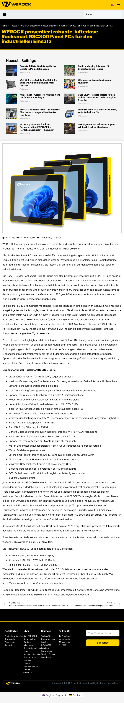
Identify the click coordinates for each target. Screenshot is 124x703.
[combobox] (103, 14)
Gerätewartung (48, 639)
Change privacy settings (30, 658)
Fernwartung (46, 651)
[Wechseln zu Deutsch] (118, 5)
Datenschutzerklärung (30, 654)
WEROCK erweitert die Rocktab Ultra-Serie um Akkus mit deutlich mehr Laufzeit (39, 83)
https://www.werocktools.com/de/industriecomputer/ (32, 583)
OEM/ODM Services (46, 646)
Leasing (44, 642)
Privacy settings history (30, 664)
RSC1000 (86, 589)
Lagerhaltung (47, 657)
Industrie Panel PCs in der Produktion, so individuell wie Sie (97, 111)
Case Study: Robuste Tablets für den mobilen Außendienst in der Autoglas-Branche (97, 97)
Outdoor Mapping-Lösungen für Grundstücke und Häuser (94, 67)
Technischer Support (10, 643)
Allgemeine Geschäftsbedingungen (30, 646)
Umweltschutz (29, 639)
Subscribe (103, 642)
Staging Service (48, 654)
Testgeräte (46, 636)
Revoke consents (27, 671)
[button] (4, 14)
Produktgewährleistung (12, 636)
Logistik (57, 237)
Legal (25, 651)
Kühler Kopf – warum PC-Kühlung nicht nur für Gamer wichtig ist (40, 96)
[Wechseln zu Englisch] (113, 5)
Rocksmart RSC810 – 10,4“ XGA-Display (31, 555)
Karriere (27, 642)
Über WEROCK (30, 636)
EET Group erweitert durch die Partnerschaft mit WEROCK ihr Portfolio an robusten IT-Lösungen (37, 127)
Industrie (46, 237)
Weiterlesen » (25, 73)
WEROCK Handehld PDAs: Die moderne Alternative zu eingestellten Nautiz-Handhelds (40, 112)
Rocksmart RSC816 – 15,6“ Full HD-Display (32, 564)
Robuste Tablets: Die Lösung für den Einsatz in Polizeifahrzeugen (38, 67)
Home (4, 26)
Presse (14, 26)
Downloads (10, 639)
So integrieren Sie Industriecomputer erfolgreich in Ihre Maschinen (96, 126)
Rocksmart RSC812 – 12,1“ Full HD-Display (32, 560)
